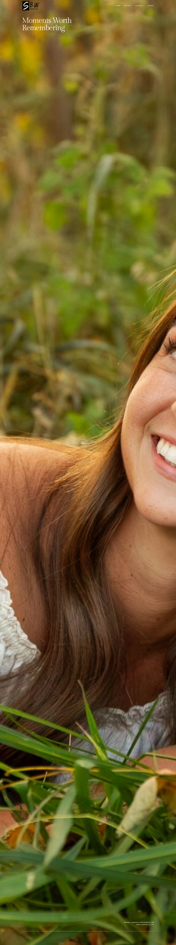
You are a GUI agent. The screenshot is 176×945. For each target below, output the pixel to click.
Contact (150, 5)
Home (118, 5)
